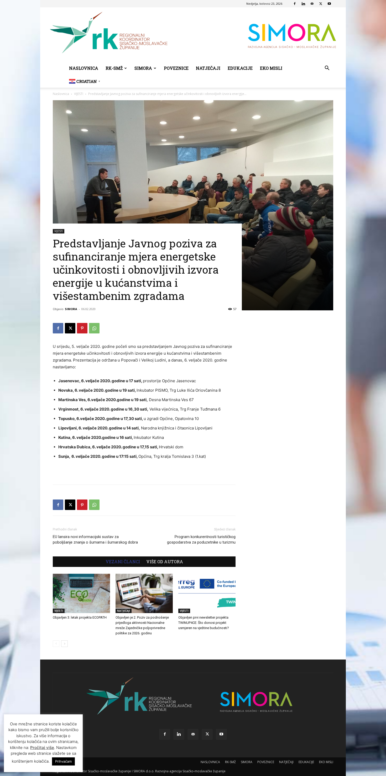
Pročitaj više (42, 747)
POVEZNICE (176, 68)
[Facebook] (295, 3)
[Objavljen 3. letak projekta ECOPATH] (81, 593)
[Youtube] (329, 3)
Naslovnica (61, 94)
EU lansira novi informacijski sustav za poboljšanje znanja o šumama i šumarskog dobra (95, 539)
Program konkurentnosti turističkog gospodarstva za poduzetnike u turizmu (201, 539)
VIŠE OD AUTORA (164, 562)
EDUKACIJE (240, 68)
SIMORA (143, 68)
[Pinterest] (82, 328)
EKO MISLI (271, 68)
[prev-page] (56, 643)
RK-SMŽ (114, 68)
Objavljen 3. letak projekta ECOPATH (80, 617)
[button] (327, 68)
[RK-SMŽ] (193, 34)
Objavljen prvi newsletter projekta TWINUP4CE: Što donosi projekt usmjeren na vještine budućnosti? (203, 622)
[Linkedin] (303, 3)
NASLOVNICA (83, 68)
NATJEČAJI (208, 68)
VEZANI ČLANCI (123, 562)
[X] (321, 3)
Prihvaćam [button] (63, 761)
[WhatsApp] (94, 328)
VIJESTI (78, 94)
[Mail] (312, 3)
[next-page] (64, 643)
